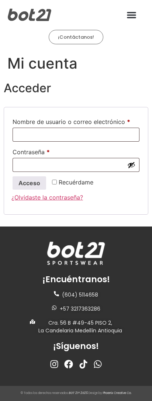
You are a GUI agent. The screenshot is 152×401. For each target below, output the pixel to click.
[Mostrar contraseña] (131, 165)
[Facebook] (68, 364)
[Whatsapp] (98, 364)
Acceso (29, 183)
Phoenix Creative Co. (117, 393)
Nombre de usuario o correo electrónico (76, 120)
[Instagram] (54, 364)
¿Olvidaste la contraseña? (47, 197)
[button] (131, 15)
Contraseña (47, 151)
